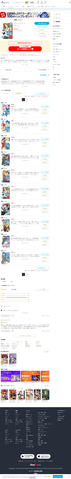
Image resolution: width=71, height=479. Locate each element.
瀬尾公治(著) (16, 23)
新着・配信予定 (56, 82)
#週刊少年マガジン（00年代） (7, 83)
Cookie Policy (33, 477)
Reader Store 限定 (57, 33)
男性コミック (21, 9)
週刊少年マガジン (23, 23)
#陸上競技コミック (5, 81)
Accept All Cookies (58, 476)
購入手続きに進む (43, 23)
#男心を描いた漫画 (40, 81)
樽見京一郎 (11, 402)
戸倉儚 (48, 402)
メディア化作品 (56, 36)
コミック (15, 9)
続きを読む (26, 312)
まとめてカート (42, 93)
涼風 (26, 9)
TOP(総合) (3, 9)
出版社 (54, 77)
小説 (54, 56)
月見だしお (28, 402)
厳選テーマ (55, 39)
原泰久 (18, 402)
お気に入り (42, 30)
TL (53, 69)
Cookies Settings (47, 476)
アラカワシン (44, 402)
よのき (35, 402)
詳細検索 (32, 2)
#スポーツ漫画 (41, 83)
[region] (35, 476)
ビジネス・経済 (56, 64)
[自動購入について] (48, 75)
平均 (12, 289)
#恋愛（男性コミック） (16, 81)
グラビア (55, 62)
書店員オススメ (56, 31)
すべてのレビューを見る (25, 335)
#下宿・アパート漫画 (20, 83)
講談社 (37, 343)
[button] (49, 461)
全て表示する (25, 86)
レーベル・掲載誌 (57, 79)
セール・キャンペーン (58, 28)
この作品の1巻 (7, 69)
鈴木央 (2, 366)
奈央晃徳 (14, 366)
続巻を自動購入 (43, 75)
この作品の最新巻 (41, 69)
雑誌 (54, 59)
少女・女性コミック (57, 51)
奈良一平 (10, 366)
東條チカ (2, 402)
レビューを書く (17, 26)
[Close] (68, 476)
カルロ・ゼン (7, 402)
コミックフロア (9, 9)
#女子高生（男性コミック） (28, 81)
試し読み (43, 33)
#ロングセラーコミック (31, 83)
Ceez (31, 402)
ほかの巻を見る (43, 36)
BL (53, 67)
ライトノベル (56, 54)
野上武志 (15, 402)
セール (54, 85)
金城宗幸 (5, 366)
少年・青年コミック (57, 49)
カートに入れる (42, 26)
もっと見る (26, 64)
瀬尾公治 (4, 281)
